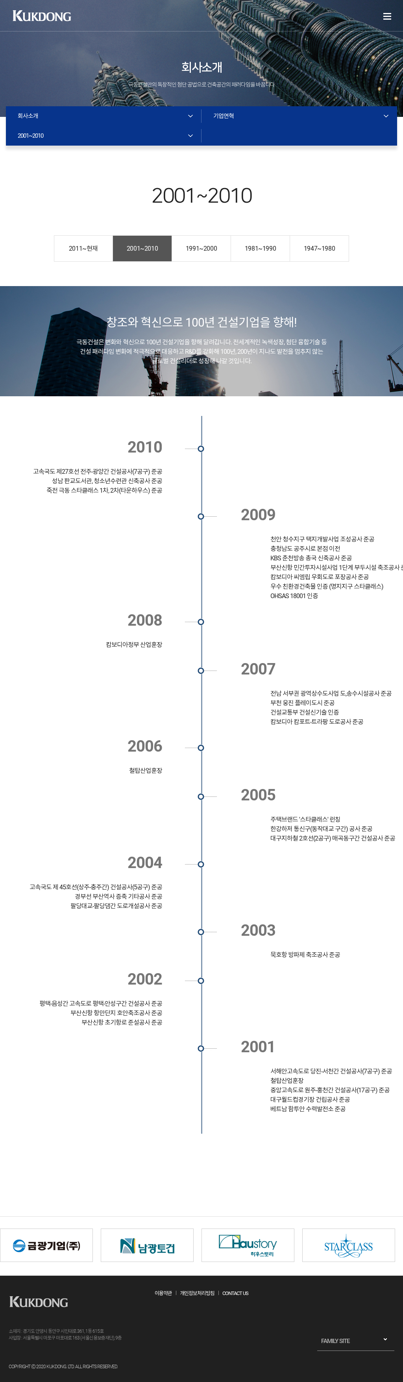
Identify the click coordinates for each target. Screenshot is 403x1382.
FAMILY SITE (335, 1341)
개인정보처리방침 (197, 1293)
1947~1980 (319, 248)
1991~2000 (201, 248)
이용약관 (163, 1293)
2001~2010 (142, 248)
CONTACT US (235, 1293)
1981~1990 (260, 248)
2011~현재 (83, 248)
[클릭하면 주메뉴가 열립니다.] (387, 16)
